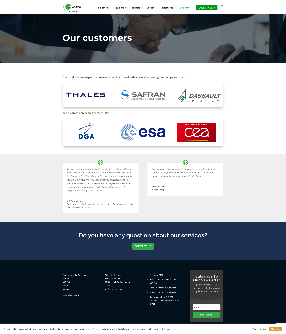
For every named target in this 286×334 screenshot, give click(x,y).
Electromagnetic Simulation (75, 275)
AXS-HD (66, 285)
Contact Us (143, 246)
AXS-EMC (66, 282)
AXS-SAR (66, 289)
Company (184, 8)
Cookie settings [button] (260, 329)
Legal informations (71, 295)
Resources (167, 8)
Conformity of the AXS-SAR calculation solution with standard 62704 (164, 300)
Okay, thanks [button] (275, 329)
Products (135, 8)
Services (151, 8)
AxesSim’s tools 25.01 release (163, 292)
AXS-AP (66, 278)
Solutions (119, 8)
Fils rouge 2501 (156, 275)
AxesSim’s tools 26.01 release (163, 287)
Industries (103, 8)
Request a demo (207, 8)
